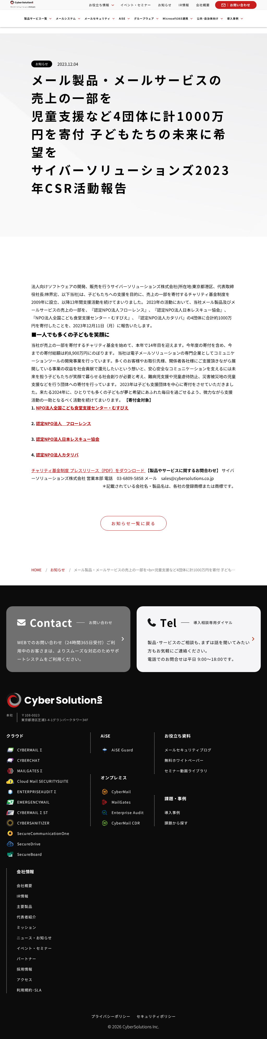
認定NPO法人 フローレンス (63, 423)
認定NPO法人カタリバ (57, 455)
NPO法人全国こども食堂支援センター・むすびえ (82, 408)
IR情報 (184, 5)
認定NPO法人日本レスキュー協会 (67, 439)
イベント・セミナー (135, 5)
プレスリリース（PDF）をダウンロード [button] (107, 470)
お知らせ (165, 5)
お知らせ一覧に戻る (133, 523)
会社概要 (203, 5)
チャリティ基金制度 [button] (50, 470)
